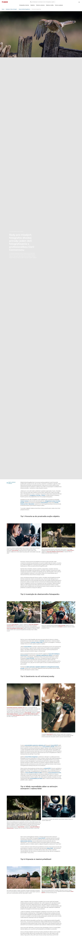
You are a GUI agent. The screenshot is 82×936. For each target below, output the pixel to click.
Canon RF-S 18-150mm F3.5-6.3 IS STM (55, 551)
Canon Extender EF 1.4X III (18, 715)
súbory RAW (50, 848)
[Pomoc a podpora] (63, 5)
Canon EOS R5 (15, 550)
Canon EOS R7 (44, 502)
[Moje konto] (79, 2)
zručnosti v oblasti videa (37, 642)
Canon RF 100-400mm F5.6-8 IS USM (15, 628)
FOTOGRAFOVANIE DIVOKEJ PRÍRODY (16, 231)
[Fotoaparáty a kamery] (29, 5)
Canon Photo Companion (31, 756)
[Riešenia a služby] (54, 5)
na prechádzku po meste (36, 778)
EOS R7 (61, 626)
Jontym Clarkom (24, 501)
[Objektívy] (35, 5)
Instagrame (33, 495)
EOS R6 (52, 746)
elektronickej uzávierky (26, 841)
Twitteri (43, 495)
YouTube (38, 495)
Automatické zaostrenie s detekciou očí (15, 707)
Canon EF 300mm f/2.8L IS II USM (30, 714)
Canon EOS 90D (61, 625)
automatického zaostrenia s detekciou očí (35, 745)
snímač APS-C (47, 768)
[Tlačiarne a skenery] (45, 5)
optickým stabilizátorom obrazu (44, 655)
